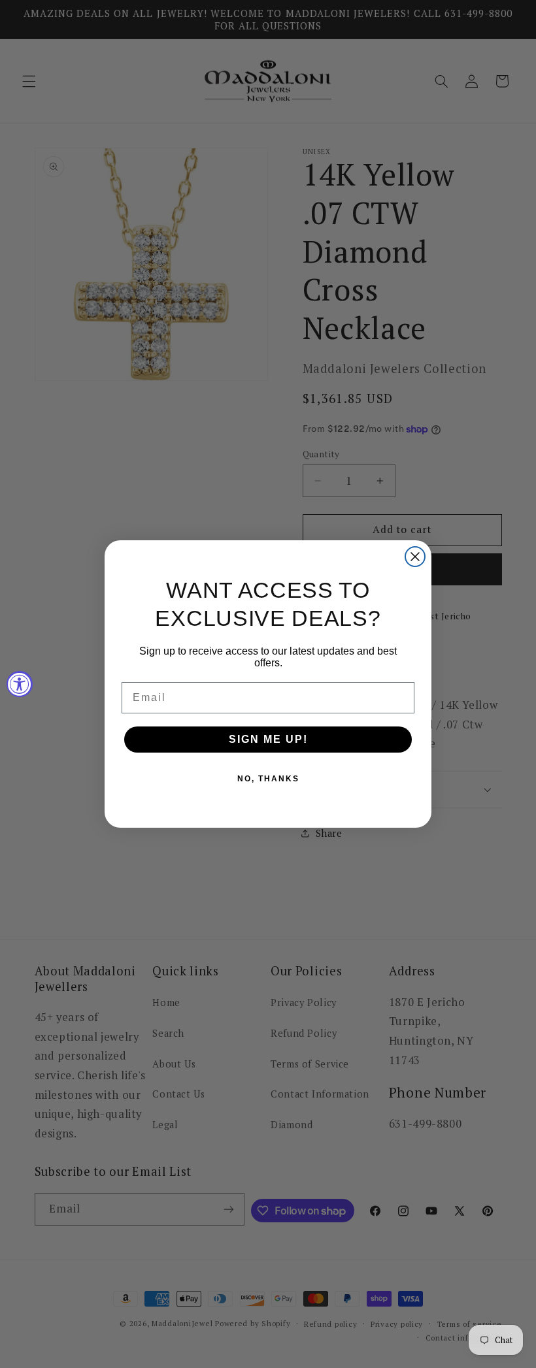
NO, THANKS (268, 778)
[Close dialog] (415, 556)
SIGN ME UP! (268, 739)
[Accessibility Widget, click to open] (20, 684)
